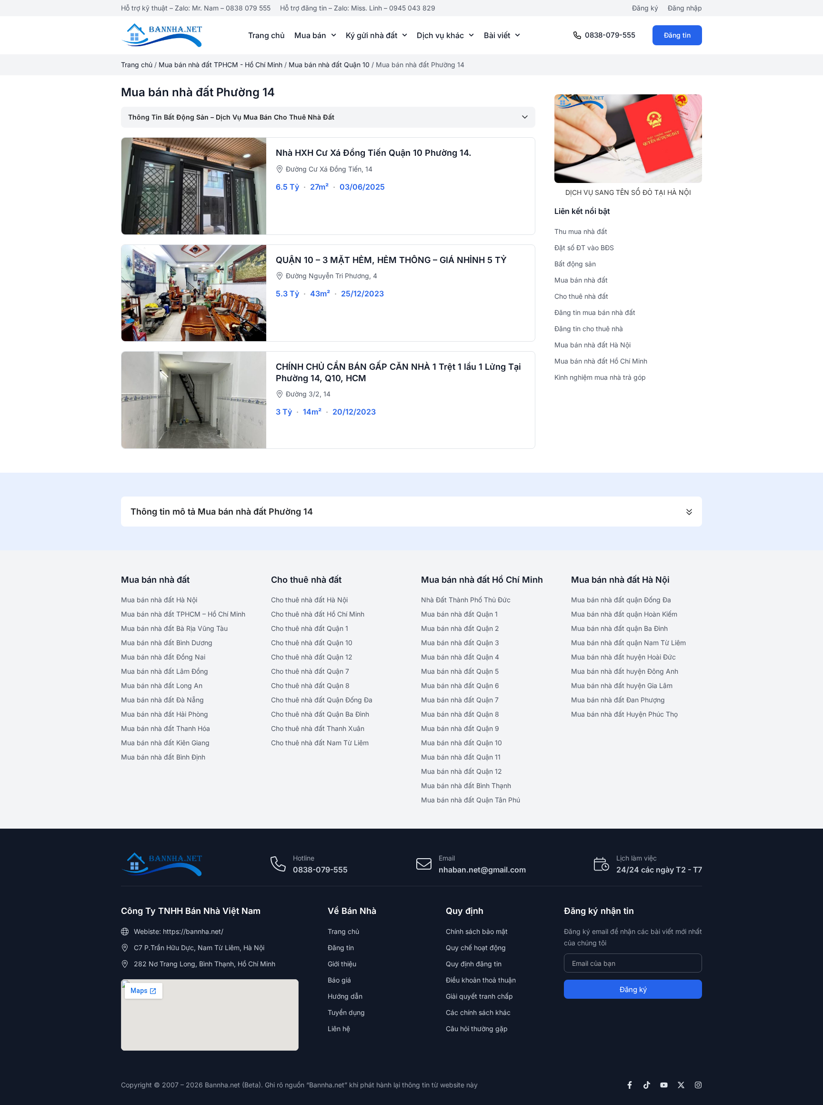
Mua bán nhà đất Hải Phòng (164, 714)
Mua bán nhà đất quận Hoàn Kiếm (624, 614)
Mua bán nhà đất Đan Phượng (618, 700)
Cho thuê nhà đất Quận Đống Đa (321, 700)
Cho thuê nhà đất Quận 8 (310, 685)
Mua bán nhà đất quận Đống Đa (621, 600)
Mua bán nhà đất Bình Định (163, 757)
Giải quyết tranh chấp (479, 996)
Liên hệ (339, 1028)
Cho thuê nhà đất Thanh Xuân (317, 728)
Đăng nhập (685, 8)
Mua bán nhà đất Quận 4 (460, 657)
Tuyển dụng (346, 1012)
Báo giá (339, 980)
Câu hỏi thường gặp (477, 1028)
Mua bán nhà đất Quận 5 (460, 671)
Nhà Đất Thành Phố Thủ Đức (466, 600)
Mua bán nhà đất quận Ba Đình (619, 628)
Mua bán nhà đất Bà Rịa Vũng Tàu (174, 628)
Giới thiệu (342, 964)
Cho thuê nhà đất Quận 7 (310, 671)
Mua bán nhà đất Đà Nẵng (162, 700)
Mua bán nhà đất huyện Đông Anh (624, 671)
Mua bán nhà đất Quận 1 (459, 614)
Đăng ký (645, 8)
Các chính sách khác (478, 1012)
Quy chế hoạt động (476, 947)
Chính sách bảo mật (477, 931)
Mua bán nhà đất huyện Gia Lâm (621, 685)
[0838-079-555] (577, 35)
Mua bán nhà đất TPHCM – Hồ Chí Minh (183, 614)
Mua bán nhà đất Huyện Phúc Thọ (624, 714)
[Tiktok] (647, 1085)
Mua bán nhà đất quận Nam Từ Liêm (628, 643)
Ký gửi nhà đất (371, 35)
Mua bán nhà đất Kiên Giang (165, 743)
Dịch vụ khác (440, 35)
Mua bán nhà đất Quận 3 (460, 643)
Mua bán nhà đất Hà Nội (159, 600)
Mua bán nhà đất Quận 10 (329, 65)
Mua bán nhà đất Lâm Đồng (164, 671)
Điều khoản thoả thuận (481, 980)
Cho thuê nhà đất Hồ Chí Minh (317, 614)
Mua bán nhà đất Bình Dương (166, 643)
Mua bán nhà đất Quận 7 (460, 700)
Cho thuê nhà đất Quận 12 (311, 657)
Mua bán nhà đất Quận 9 (460, 728)
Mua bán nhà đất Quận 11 (461, 757)
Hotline (303, 858)
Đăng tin (677, 35)
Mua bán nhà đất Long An (161, 685)
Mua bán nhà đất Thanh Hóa (165, 728)
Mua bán (310, 35)
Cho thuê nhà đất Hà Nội (309, 600)
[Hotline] (278, 864)
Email (447, 858)
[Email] (424, 864)
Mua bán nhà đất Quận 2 (460, 628)
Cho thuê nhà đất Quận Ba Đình (320, 714)
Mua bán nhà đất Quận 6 (460, 685)
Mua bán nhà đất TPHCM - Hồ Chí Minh (220, 65)
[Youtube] (664, 1085)
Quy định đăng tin (474, 964)
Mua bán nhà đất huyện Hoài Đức (623, 657)
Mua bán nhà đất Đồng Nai (163, 657)
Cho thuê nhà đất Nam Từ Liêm (320, 743)
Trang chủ (266, 35)
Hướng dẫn (345, 996)
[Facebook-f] (629, 1085)
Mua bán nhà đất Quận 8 (460, 714)
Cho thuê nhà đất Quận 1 (309, 628)
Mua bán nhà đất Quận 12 (461, 771)
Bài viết (497, 35)
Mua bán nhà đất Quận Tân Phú (470, 800)
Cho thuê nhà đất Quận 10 (311, 643)
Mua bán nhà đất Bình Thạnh (466, 785)
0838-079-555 (610, 35)
